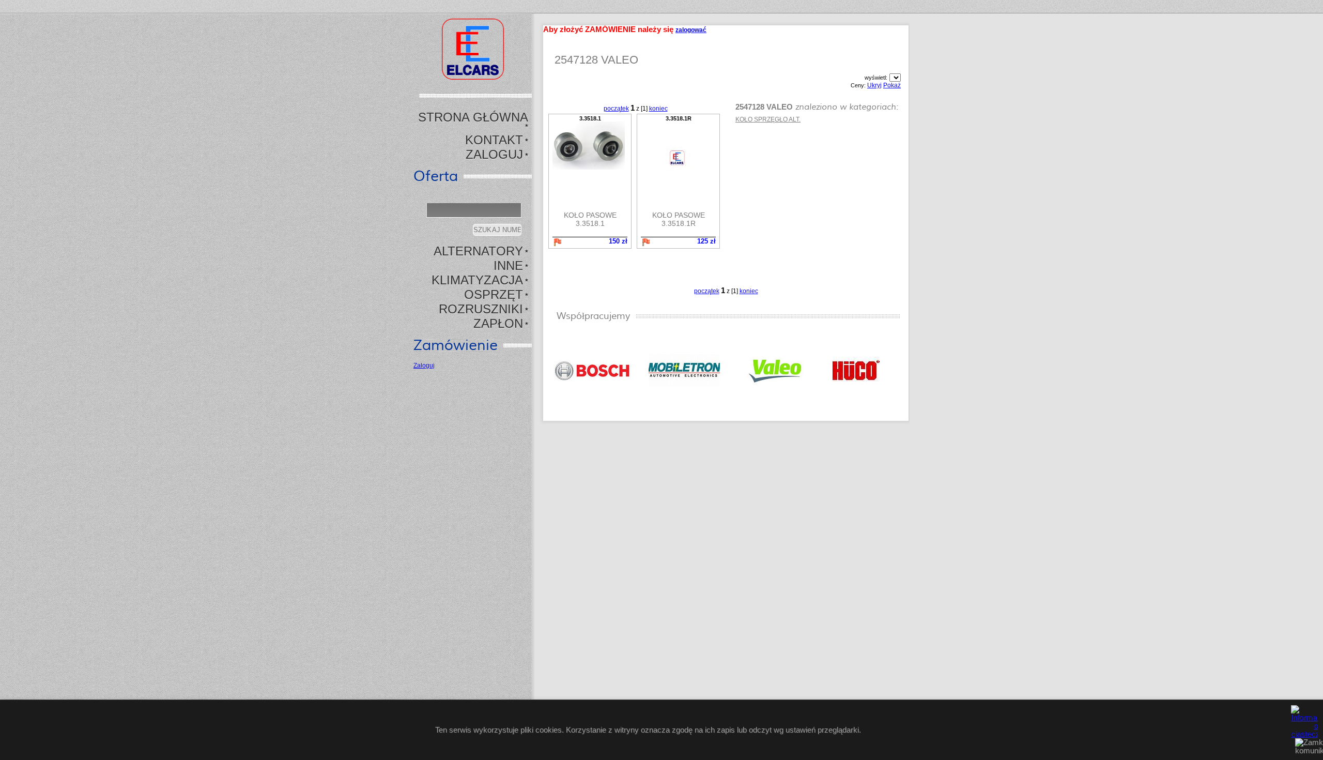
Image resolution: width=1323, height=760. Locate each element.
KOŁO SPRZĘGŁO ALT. (768, 119)
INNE (508, 265)
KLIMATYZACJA (477, 280)
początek (616, 108)
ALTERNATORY (478, 251)
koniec (658, 108)
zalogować (690, 30)
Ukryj (874, 85)
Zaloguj (494, 154)
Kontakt (494, 140)
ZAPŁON (498, 323)
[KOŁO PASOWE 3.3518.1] (589, 145)
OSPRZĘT (493, 294)
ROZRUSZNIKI (481, 309)
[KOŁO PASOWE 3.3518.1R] (678, 157)
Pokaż (892, 85)
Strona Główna (473, 117)
